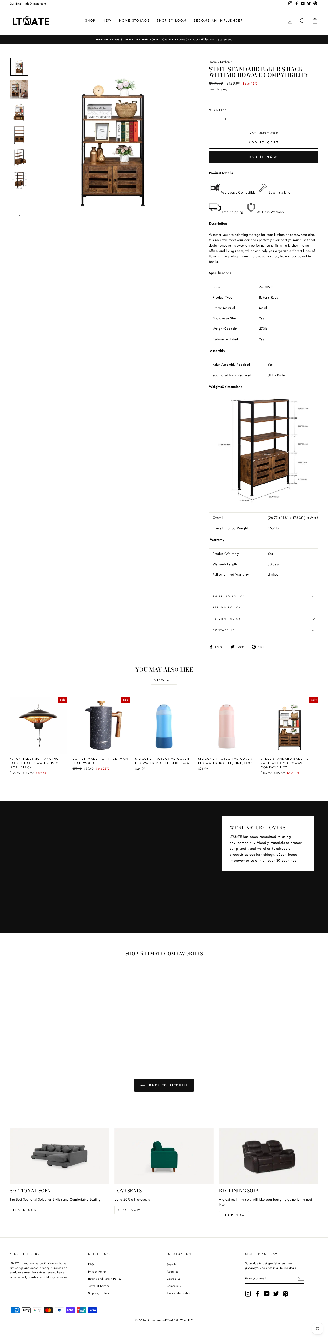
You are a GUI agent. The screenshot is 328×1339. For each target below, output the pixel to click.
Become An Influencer (218, 20)
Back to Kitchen (167, 1085)
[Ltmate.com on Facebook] (257, 1294)
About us (172, 1271)
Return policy (227, 619)
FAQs (91, 1264)
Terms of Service (99, 1286)
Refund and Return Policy (104, 1279)
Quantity (218, 110)
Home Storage (134, 20)
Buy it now (263, 157)
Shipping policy (229, 596)
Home (213, 62)
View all (164, 680)
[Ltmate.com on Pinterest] (285, 1294)
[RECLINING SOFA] (268, 1156)
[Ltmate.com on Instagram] (248, 1294)
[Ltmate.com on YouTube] (267, 1294)
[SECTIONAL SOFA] (59, 1156)
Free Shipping (218, 89)
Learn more (26, 1210)
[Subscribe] (301, 1279)
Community (174, 1286)
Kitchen (225, 62)
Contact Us (224, 630)
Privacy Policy (97, 1271)
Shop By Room (172, 20)
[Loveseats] (164, 1156)
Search (171, 1264)
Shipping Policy (98, 1293)
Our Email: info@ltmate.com (28, 3)
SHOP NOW (234, 1215)
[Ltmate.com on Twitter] (276, 1294)
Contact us (174, 1279)
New (107, 20)
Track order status (178, 1293)
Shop (90, 20)
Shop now (129, 1210)
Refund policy (227, 607)
